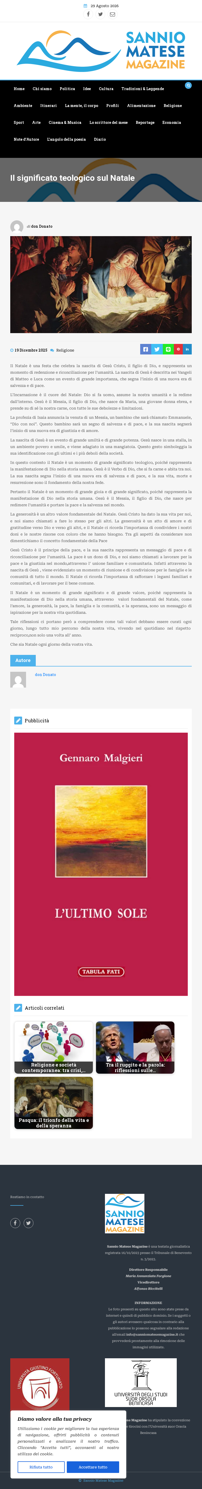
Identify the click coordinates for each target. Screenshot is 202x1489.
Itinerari (48, 105)
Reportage (145, 122)
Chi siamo (42, 88)
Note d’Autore (26, 139)
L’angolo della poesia (66, 139)
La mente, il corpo (81, 105)
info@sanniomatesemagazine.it (152, 1171)
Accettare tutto (93, 1467)
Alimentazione (141, 105)
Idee (87, 88)
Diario (100, 139)
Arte (36, 122)
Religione (173, 105)
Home (19, 88)
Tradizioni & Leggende (143, 88)
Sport (19, 122)
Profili (112, 105)
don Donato (41, 226)
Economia (172, 122)
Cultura (106, 88)
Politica (67, 88)
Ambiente (23, 105)
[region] (68, 1444)
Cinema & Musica (65, 122)
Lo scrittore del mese (108, 122)
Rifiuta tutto (41, 1467)
